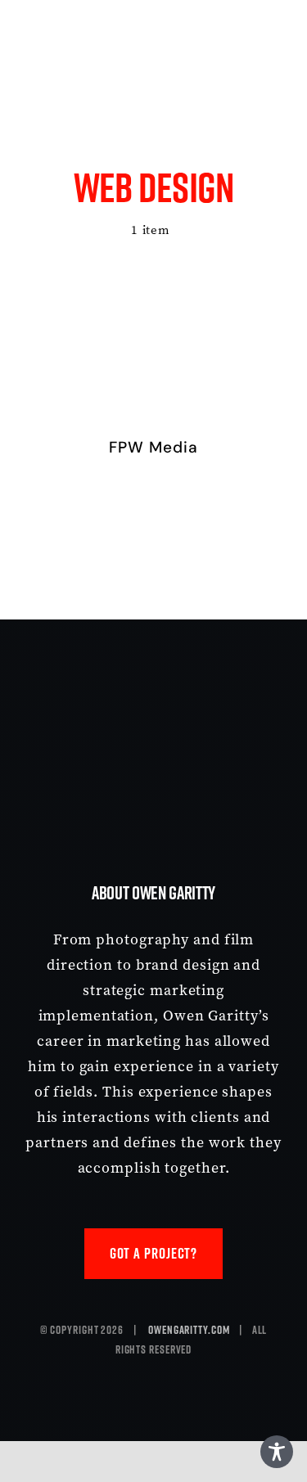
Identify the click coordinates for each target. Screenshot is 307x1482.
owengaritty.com (189, 1330)
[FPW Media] (153, 299)
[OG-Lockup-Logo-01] (121, 20)
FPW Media (153, 447)
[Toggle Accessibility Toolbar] (277, 1452)
